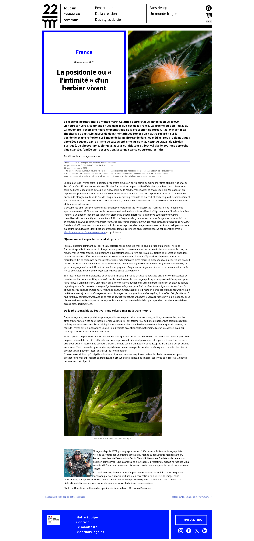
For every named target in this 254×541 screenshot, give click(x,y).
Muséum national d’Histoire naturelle (85, 232)
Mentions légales (90, 531)
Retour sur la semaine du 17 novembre (190, 497)
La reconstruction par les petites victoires (65, 497)
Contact (82, 522)
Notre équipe (87, 517)
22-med (49, 16)
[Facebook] (188, 530)
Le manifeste (86, 527)
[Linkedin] (204, 530)
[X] (196, 530)
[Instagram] (180, 530)
